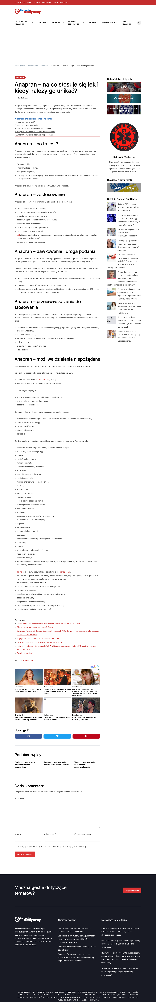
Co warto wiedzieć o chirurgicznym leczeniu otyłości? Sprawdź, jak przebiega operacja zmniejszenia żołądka (122, 261)
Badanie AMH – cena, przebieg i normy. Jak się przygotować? (128, 207)
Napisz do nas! (132, 890)
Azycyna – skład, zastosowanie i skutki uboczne (38, 638)
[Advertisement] (78, 46)
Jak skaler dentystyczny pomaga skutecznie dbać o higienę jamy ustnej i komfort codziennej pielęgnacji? (77, 939)
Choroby (42, 23)
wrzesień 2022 (28, 660)
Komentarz (20, 798)
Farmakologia (108, 23)
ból (18, 235)
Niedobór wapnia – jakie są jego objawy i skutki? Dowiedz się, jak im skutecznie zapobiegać (120, 931)
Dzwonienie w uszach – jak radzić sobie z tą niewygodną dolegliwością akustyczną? (119, 971)
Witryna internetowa (82, 834)
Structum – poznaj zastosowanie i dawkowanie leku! (39, 642)
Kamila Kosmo (23, 98)
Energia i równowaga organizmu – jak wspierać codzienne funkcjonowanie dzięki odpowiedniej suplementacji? (76, 957)
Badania (92, 23)
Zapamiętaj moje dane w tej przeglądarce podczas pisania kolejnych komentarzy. (52, 846)
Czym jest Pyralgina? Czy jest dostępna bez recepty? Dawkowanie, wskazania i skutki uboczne (58, 631)
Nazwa (18, 834)
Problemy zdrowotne (73, 22)
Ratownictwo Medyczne (21, 22)
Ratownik (105, 928)
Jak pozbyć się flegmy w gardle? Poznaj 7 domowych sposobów (128, 232)
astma (19, 572)
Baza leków (20, 77)
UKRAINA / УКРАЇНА (124, 188)
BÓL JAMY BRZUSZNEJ (124, 98)
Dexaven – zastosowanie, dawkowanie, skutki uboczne (56, 763)
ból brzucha (44, 379)
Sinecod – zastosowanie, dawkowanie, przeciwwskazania (84, 764)
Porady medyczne (126, 22)
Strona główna (20, 2)
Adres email (50, 834)
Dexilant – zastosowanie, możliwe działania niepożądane (25, 764)
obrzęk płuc (65, 572)
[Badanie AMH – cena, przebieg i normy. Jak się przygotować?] (111, 206)
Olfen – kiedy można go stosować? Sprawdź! (36, 627)
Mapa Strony (46, 2)
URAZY (124, 87)
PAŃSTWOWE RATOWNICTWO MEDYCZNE (124, 109)
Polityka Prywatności (60, 2)
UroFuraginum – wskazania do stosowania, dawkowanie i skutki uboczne (48, 623)
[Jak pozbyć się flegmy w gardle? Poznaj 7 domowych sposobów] (111, 232)
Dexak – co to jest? (25, 653)
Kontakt (29, 2)
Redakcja (37, 2)
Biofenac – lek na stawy (27, 635)
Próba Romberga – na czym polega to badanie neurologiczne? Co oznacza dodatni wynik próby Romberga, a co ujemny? (122, 278)
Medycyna (57, 23)
